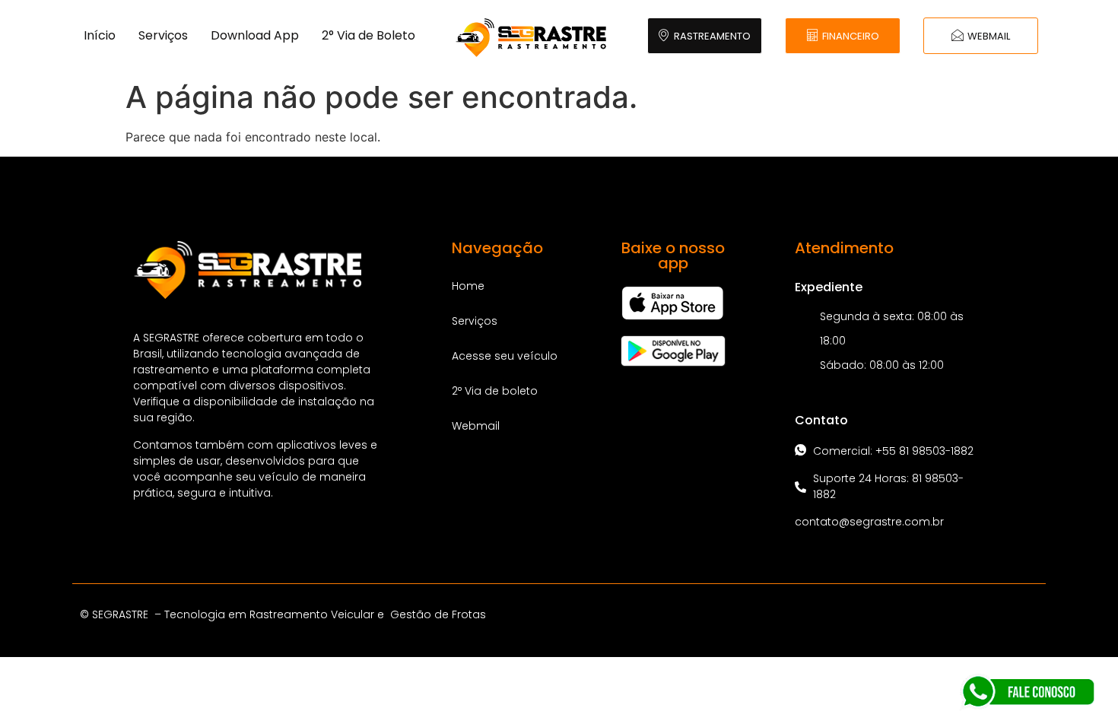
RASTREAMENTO (712, 36)
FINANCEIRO (850, 36)
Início (100, 35)
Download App (255, 35)
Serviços (163, 35)
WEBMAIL (988, 36)
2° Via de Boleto (368, 35)
